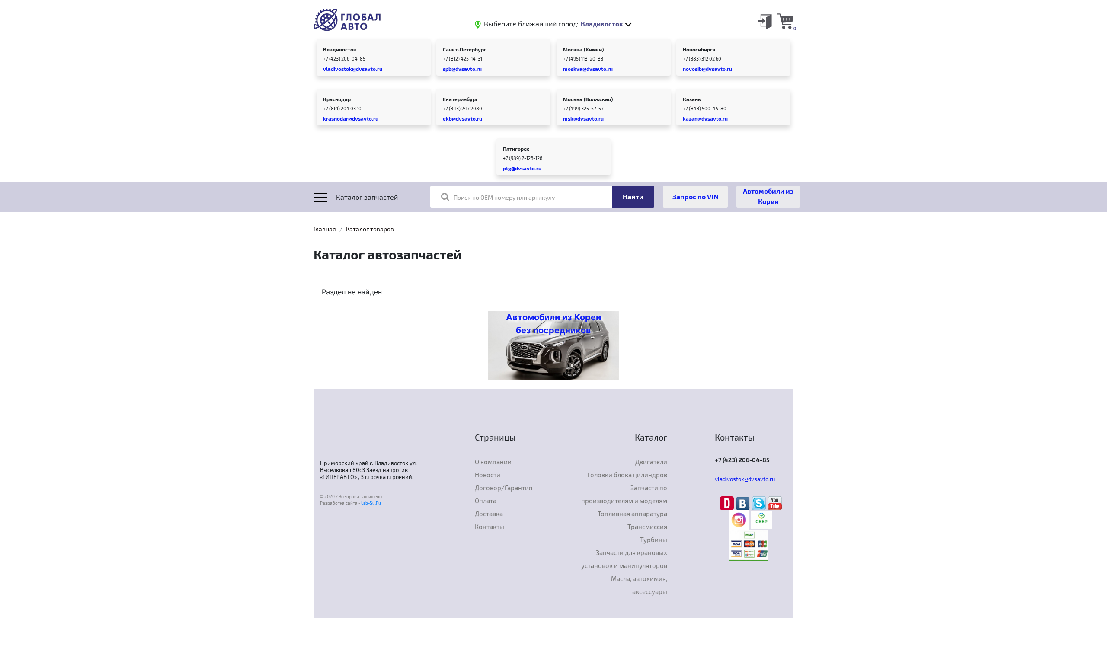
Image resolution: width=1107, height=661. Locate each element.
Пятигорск (516, 149)
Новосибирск (699, 49)
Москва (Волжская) (588, 99)
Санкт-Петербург (464, 49)
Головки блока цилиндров (627, 475)
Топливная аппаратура (632, 513)
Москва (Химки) (583, 49)
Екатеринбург (460, 99)
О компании (493, 462)
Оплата (485, 501)
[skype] (760, 502)
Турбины (653, 539)
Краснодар (337, 99)
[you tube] (775, 502)
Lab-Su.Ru (371, 502)
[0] (785, 21)
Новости (487, 475)
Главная (325, 229)
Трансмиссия (647, 526)
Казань (692, 99)
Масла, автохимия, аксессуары (639, 585)
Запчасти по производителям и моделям (624, 494)
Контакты (489, 526)
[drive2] (728, 502)
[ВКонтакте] (744, 502)
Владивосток (339, 49)
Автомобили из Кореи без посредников (553, 323)
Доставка (489, 513)
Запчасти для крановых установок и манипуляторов (624, 559)
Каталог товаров (370, 229)
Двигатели (651, 462)
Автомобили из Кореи (768, 196)
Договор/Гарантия (503, 488)
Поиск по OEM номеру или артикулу (504, 197)
